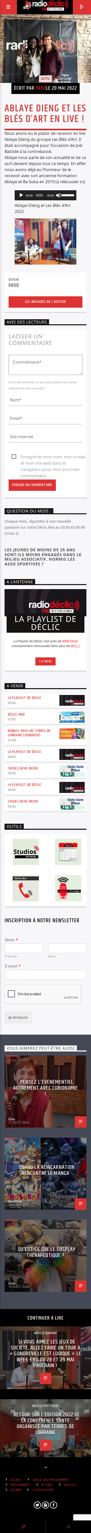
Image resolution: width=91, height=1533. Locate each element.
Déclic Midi (16, 714)
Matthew (15, 1201)
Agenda (15, 1490)
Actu (45, 78)
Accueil (15, 1480)
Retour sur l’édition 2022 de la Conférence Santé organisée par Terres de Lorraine (47, 1423)
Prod (41, 88)
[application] (45, 195)
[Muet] (58, 195)
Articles (70, 1485)
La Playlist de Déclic (24, 698)
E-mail (13, 966)
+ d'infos (45, 661)
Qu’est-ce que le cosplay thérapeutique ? (47, 1252)
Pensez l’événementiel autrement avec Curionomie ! (45, 1088)
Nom (11, 940)
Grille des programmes (51, 1480)
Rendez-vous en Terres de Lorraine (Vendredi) (29, 733)
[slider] (67, 194)
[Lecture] (21, 195)
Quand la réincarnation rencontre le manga (47, 1170)
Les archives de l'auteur (45, 302)
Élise (11, 1119)
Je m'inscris (18, 1017)
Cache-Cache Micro (23, 768)
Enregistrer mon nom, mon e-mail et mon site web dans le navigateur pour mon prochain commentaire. (52, 457)
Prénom (11, 956)
